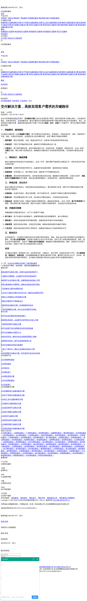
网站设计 (32, 498)
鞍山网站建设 (41, 453)
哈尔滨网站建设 (35, 442)
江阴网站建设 (18, 446)
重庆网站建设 (69, 433)
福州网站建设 (52, 444)
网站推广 (17, 18)
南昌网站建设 (43, 440)
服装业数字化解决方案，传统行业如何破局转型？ (19, 272)
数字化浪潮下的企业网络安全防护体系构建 (17, 328)
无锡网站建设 (25, 451)
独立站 (10, 18)
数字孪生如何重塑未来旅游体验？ (13, 316)
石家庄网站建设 (48, 435)
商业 (16, 118)
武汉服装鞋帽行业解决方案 (11, 424)
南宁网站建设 (9, 449)
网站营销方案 (44, 18)
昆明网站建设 (22, 442)
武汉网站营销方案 (7, 376)
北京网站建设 (7, 433)
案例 (2, 29)
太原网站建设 (59, 449)
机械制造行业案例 (7, 31)
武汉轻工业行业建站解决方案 (12, 399)
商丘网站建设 (54, 453)
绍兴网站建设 (34, 449)
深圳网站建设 (44, 433)
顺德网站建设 (47, 449)
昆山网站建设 (48, 442)
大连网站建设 (27, 444)
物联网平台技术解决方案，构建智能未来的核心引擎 (20, 280)
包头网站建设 (32, 455)
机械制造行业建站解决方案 (11, 22)
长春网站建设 (75, 451)
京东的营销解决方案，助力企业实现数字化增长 (18, 309)
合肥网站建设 (64, 437)
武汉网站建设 (6, 101)
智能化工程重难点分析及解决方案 (13, 297)
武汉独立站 (5, 368)
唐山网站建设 (72, 449)
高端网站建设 (33, 18)
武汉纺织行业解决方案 (9, 416)
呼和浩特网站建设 (46, 455)
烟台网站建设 (50, 451)
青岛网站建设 (73, 435)
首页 (2, 14)
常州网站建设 (18, 440)
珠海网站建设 (39, 437)
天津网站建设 (34, 435)
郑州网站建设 (14, 444)
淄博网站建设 (55, 440)
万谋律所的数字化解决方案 (11, 324)
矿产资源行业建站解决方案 (32, 22)
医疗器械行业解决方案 (19, 25)
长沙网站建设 (22, 435)
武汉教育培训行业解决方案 (11, 420)
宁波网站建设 (14, 437)
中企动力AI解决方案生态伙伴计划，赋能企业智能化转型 (22, 293)
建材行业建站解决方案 (70, 22)
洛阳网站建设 (9, 442)
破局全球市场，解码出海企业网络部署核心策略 (18, 337)
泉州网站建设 (22, 449)
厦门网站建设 (52, 437)
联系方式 (11, 38)
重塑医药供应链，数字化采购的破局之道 (16, 341)
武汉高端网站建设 (7, 360)
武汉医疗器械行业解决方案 (11, 412)
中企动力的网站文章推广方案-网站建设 (22, 263)
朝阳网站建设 (19, 455)
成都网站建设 (57, 433)
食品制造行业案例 (21, 31)
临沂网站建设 (55, 446)
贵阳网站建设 (68, 440)
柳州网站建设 (68, 446)
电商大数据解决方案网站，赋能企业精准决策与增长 (20, 284)
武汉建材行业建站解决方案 (11, 403)
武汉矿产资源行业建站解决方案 (13, 395)
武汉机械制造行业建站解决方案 (13, 391)
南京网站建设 (9, 435)
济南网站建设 (77, 437)
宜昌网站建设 (63, 451)
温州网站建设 (13, 451)
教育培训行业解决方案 (51, 25)
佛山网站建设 (39, 444)
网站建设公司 (52, 498)
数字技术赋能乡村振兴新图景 (12, 345)
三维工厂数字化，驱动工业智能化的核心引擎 (18, 349)
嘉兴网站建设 (77, 444)
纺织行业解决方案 (35, 25)
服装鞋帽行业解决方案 (68, 25)
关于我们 (4, 38)
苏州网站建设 (27, 437)
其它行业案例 (62, 31)
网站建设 (24, 18)
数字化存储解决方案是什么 (11, 332)
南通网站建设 (30, 440)
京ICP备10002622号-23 (61, 500)
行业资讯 (23, 101)
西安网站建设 (38, 451)
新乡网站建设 (79, 453)
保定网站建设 (61, 435)
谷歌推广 (4, 18)
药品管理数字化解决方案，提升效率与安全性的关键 (20, 353)
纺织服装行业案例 (49, 31)
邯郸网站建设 (16, 453)
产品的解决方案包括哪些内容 (12, 289)
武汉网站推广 (6, 372)
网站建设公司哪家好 (67, 498)
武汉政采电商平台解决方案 (11, 408)
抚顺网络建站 (66, 453)
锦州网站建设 (43, 446)
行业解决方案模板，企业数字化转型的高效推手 (18, 276)
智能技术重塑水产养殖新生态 (12, 301)
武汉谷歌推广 (6, 385)
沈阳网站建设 (73, 442)
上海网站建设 (19, 433)
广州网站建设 (32, 433)
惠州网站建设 (64, 444)
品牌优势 (18, 38)
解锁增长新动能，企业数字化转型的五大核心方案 (19, 320)
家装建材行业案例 (35, 31)
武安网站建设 (28, 453)
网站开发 (41, 498)
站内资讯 (4, 34)
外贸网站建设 (54, 18)
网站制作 (23, 498)
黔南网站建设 (7, 455)
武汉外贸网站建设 (7, 380)
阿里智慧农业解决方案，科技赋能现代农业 (17, 305)
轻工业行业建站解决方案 (51, 22)
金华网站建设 (30, 446)
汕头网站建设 (61, 442)
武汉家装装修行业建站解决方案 (13, 428)
